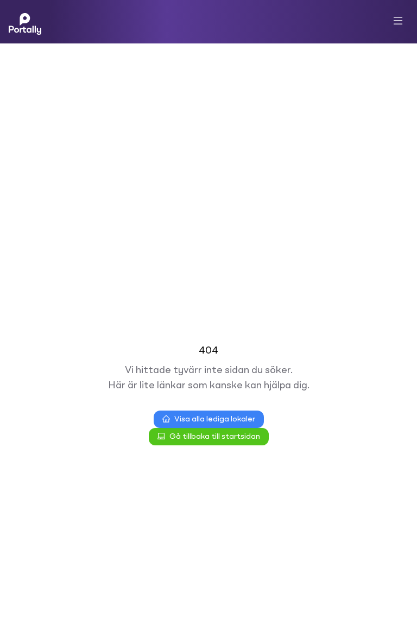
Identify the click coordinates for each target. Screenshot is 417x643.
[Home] (25, 22)
